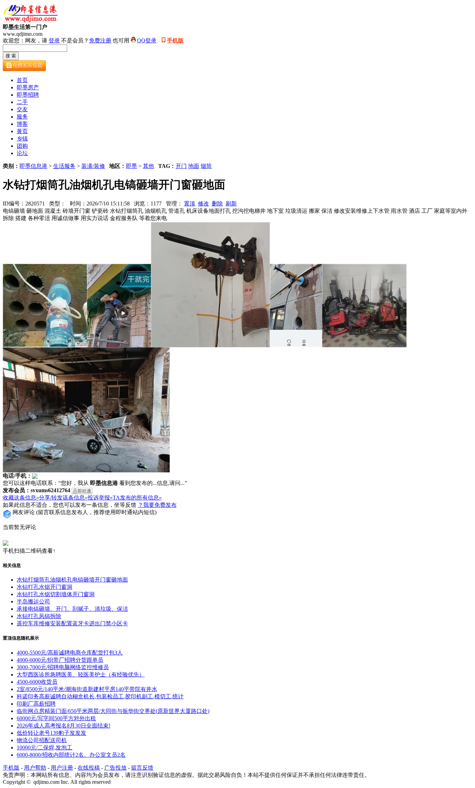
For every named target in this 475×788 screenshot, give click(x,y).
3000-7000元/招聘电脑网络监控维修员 (63, 667)
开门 (181, 166)
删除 (217, 203)
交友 (22, 109)
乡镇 (22, 138)
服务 (22, 117)
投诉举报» (100, 498)
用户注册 (62, 768)
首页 (22, 80)
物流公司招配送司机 (42, 740)
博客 (22, 124)
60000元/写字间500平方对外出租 (56, 718)
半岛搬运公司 (33, 601)
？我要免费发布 (157, 505)
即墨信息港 (33, 166)
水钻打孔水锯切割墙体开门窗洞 (56, 594)
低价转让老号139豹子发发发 (51, 733)
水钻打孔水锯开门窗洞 (44, 587)
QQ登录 (146, 40)
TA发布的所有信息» (137, 498)
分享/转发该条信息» (63, 498)
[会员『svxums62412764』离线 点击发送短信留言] (82, 491)
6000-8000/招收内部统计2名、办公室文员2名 (71, 755)
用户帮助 (35, 768)
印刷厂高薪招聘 (36, 704)
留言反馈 (142, 768)
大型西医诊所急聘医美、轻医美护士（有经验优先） (81, 674)
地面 (193, 166)
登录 (54, 40)
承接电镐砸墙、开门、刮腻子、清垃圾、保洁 (72, 609)
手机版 (175, 40)
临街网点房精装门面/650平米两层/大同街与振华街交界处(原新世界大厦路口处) (113, 711)
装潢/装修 (93, 166)
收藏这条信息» (21, 498)
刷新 (231, 203)
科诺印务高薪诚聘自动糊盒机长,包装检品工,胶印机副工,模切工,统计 (100, 696)
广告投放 (115, 768)
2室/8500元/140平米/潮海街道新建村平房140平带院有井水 (87, 689)
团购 (22, 146)
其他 (148, 166)
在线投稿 (89, 768)
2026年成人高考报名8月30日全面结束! (63, 726)
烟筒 (206, 166)
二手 (22, 102)
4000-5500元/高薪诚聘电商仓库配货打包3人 (70, 653)
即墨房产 (28, 87)
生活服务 (64, 166)
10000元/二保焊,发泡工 (44, 747)
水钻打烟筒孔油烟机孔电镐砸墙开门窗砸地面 (72, 580)
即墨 (131, 166)
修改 (203, 203)
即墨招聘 (28, 95)
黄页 (22, 131)
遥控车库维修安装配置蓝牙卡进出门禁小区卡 (72, 623)
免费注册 (100, 40)
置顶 (189, 203)
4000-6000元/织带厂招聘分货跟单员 (60, 660)
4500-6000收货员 (37, 682)
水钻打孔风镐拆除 (39, 616)
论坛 (22, 153)
